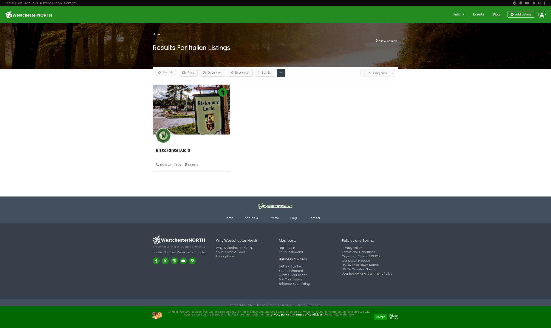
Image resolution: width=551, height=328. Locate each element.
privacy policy (280, 315)
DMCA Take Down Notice (360, 265)
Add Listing (522, 14)
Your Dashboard (291, 252)
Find (456, 14)
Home (156, 34)
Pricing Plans (225, 256)
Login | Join (287, 248)
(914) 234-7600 (170, 165)
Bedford (193, 165)
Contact (70, 3)
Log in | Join (14, 3)
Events (478, 14)
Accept (380, 317)
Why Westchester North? (235, 248)
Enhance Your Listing (294, 284)
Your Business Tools (230, 252)
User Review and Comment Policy (367, 273)
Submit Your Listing (293, 275)
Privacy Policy (352, 248)
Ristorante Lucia (173, 150)
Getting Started (290, 266)
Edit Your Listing (290, 279)
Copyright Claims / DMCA (361, 256)
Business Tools (51, 3)
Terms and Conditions (358, 252)
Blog (496, 14)
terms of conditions (309, 315)
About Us (31, 3)
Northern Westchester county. (184, 252)
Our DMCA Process (356, 260)
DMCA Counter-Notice (359, 269)
